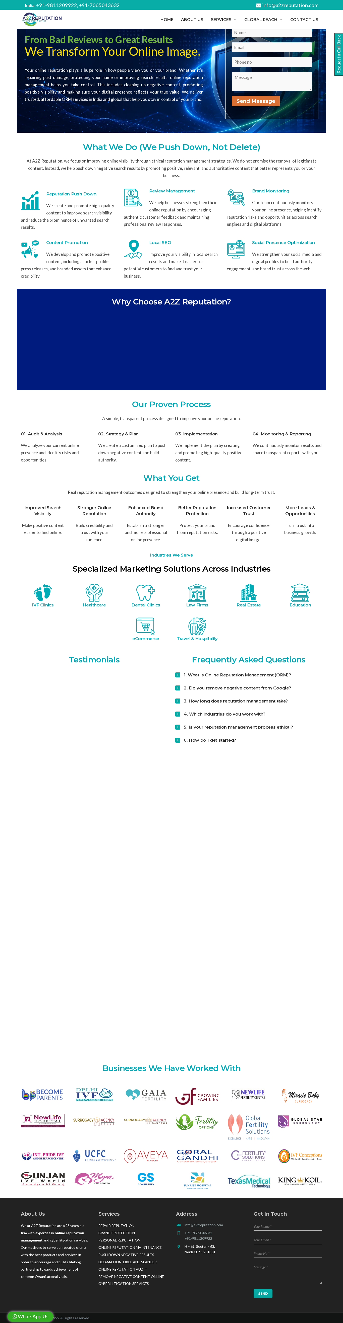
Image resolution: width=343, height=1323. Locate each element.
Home (167, 19)
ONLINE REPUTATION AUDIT (122, 1269)
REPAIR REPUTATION (116, 1225)
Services (221, 19)
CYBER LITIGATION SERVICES (123, 1283)
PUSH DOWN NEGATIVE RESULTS (126, 1255)
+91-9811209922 (56, 5)
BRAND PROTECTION (116, 1233)
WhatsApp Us (32, 1316)
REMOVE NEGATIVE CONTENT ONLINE (131, 1276)
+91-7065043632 (99, 5)
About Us (192, 19)
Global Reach (260, 19)
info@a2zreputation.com (289, 5)
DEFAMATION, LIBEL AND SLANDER (127, 1262)
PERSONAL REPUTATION (119, 1240)
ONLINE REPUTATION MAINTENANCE (130, 1247)
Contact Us (304, 19)
